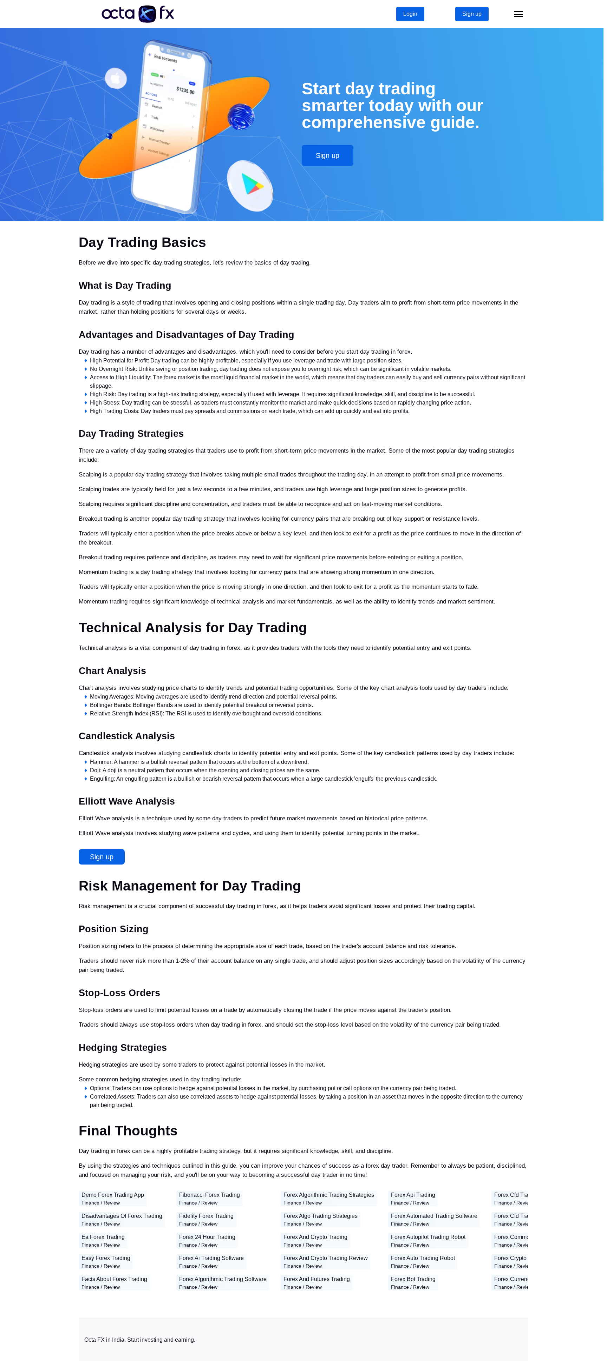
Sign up (472, 14)
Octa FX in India (104, 1340)
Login (410, 14)
